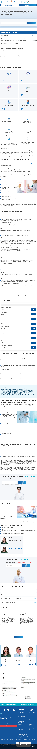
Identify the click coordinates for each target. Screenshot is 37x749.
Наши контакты (31, 728)
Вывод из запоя (21, 725)
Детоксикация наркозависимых (21, 731)
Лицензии (30, 725)
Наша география (32, 712)
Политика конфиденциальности (32, 717)
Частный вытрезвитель (22, 712)
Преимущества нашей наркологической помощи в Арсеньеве (12, 48)
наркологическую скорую (30, 163)
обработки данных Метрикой (21, 746)
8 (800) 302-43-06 (26, 1)
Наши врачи (35, 40)
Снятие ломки (20, 729)
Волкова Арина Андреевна (15, 539)
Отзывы (34, 38)
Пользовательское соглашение (32, 715)
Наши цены (3, 41)
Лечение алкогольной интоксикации (22, 720)
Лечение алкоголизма (22, 713)
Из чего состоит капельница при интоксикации (9, 43)
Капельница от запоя (21, 716)
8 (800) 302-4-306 (6, 720)
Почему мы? (3, 37)
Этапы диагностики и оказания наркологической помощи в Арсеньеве (13, 40)
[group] (9, 687)
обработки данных (12, 746)
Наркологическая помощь (22, 711)
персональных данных (21, 484)
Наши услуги (3, 50)
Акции (30, 713)
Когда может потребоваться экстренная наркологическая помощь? (13, 38)
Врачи (30, 720)
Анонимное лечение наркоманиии (21, 727)
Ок (33, 746)
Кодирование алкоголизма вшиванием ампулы (22, 735)
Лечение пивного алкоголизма (21, 722)
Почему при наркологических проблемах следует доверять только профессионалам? (16, 46)
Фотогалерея (31, 719)
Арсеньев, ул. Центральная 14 (9, 723)
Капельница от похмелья (22, 715)
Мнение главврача (4, 45)
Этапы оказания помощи (5, 35)
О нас (30, 729)
